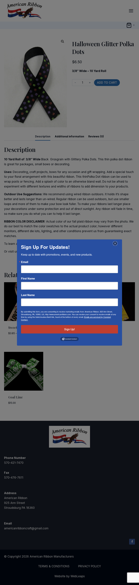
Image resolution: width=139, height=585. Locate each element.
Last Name (28, 295)
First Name (28, 278)
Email (24, 262)
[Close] (114, 243)
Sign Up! (69, 329)
